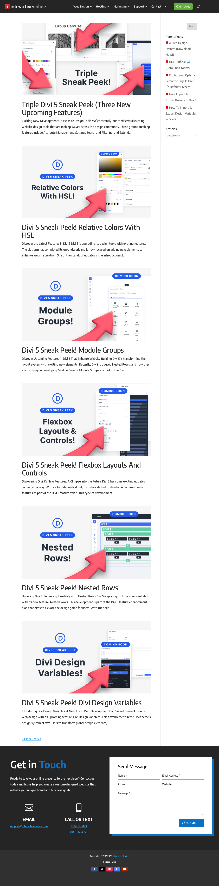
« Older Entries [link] (31, 739)
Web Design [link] (81, 6)
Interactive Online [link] (121, 856)
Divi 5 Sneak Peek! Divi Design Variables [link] (82, 702)
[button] (192, 26)
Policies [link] (106, 862)
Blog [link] (114, 862)
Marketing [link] (120, 6)
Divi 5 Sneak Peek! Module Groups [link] (73, 349)
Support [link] (139, 6)
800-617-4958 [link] (78, 832)
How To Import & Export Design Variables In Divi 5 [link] (181, 113)
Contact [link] (156, 6)
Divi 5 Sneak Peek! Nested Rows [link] (70, 587)
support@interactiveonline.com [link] (29, 826)
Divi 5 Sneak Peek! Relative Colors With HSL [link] (81, 231)
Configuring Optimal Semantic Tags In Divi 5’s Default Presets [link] (181, 81)
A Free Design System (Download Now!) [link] (178, 48)
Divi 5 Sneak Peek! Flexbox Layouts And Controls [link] (81, 468)
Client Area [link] (183, 6)
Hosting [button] (101, 6)
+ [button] (166, 6)
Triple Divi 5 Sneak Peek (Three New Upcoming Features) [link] (76, 108)
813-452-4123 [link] (79, 826)
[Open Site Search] (197, 6)
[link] (25, 6)
